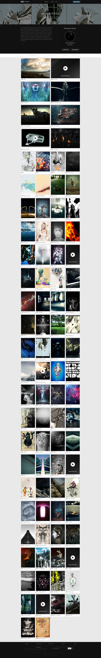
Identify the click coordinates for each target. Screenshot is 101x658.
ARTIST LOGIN (76, 1)
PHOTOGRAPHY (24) (51, 55)
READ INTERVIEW (75, 49)
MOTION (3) (75, 55)
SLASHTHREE (27, 1)
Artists (52, 1)
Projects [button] (46, 1)
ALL (22, 55)
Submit (69, 648)
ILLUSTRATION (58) (33, 55)
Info (56, 1)
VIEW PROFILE (65, 49)
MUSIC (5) (65, 55)
